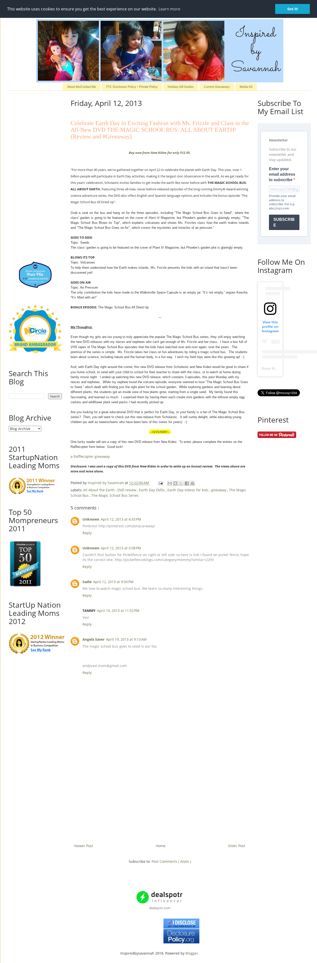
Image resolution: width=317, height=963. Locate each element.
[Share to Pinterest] (192, 483)
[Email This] (169, 483)
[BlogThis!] (175, 483)
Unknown (90, 519)
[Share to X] (181, 483)
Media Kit (246, 87)
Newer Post (83, 845)
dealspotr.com (159, 908)
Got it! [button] (292, 8)
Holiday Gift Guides (181, 87)
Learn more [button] (169, 9)
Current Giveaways (217, 87)
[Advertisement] (160, 794)
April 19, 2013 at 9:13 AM (126, 639)
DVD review (127, 490)
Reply (87, 533)
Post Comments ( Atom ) (171, 861)
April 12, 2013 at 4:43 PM (121, 519)
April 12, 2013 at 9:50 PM (113, 581)
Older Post (236, 845)
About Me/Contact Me (81, 87)
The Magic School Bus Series (115, 495)
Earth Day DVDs (152, 490)
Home (160, 845)
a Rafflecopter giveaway (90, 456)
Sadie (87, 581)
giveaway (219, 490)
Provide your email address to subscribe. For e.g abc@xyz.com (282, 202)
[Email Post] (160, 482)
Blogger (191, 953)
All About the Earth (99, 490)
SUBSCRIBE (284, 222)
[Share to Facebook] (186, 483)
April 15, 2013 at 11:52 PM (118, 610)
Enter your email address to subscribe (282, 174)
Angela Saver (93, 639)
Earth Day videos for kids (188, 490)
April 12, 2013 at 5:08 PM (121, 548)
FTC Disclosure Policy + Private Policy (132, 87)
